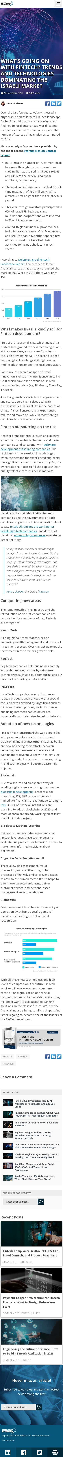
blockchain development (17, 792)
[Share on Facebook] (47, 103)
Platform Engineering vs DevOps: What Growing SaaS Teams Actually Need (36, 1156)
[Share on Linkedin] (53, 103)
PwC (3, 805)
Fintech (22, 1056)
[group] (31, 1038)
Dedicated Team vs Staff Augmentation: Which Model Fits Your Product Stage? (37, 1146)
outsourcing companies (29, 535)
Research (8, 1063)
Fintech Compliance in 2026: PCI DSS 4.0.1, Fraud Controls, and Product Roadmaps (37, 1114)
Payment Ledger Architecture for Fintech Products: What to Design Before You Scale (33, 1135)
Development (11, 1313)
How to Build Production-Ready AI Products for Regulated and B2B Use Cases (35, 1103)
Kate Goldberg (15, 591)
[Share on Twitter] (59, 103)
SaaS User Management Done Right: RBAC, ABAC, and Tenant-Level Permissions (34, 1167)
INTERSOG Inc (24, 1435)
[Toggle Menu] (58, 4)
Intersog (44, 591)
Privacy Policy (8, 1440)
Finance (7, 1056)
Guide (29, 1261)
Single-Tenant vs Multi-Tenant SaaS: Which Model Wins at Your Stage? (35, 1177)
